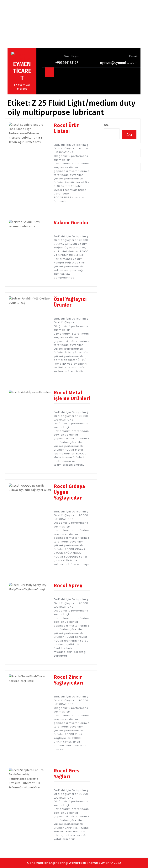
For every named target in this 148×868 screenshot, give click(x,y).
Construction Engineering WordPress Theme (62, 863)
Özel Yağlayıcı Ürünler (70, 302)
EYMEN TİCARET (22, 71)
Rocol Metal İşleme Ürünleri (72, 395)
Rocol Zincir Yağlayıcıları (69, 680)
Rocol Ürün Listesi (67, 128)
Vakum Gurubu (71, 223)
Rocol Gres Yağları (67, 774)
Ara (106, 124)
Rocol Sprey (68, 586)
